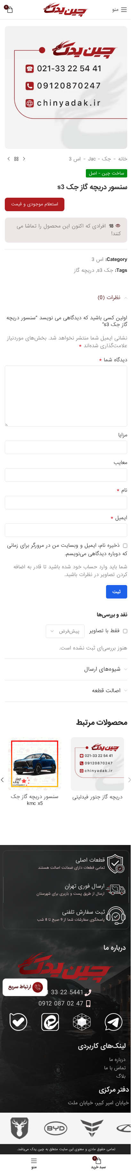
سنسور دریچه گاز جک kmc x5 (34, 800)
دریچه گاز (84, 270)
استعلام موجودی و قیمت (34, 204)
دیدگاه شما (113, 360)
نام (122, 490)
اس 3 (75, 159)
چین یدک (37, 1149)
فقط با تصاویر (104, 631)
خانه (122, 159)
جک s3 (105, 270)
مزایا (122, 435)
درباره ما (117, 1060)
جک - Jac (99, 159)
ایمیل (119, 518)
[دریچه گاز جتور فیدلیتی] (97, 763)
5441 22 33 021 (61, 992)
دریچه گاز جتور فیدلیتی (97, 797)
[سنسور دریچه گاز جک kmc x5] (34, 763)
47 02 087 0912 (60, 1004)
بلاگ (121, 1076)
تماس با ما (115, 1068)
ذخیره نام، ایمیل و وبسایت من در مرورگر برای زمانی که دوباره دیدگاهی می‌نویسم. (67, 549)
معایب (120, 463)
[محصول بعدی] (8, 159)
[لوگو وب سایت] (66, 10)
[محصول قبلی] (24, 159)
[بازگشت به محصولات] (16, 159)
